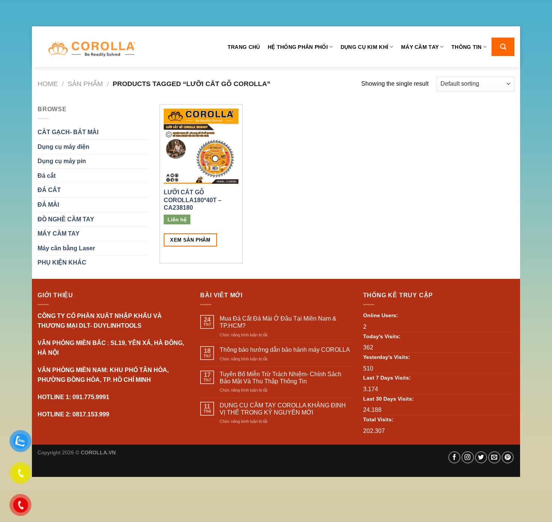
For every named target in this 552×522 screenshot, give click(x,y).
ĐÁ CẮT (49, 190)
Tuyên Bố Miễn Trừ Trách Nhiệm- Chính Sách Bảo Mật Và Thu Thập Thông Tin (280, 377)
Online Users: (380, 315)
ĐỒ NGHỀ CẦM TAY (66, 219)
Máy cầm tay (420, 47)
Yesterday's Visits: (386, 357)
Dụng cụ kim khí (364, 47)
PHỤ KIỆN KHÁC (62, 262)
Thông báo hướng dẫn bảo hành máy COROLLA (285, 349)
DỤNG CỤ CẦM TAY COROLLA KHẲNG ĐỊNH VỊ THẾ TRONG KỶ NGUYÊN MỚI (283, 409)
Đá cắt (47, 175)
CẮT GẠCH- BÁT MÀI (68, 132)
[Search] (503, 47)
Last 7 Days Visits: (387, 378)
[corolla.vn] (91, 49)
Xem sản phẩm (190, 240)
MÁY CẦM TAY (59, 233)
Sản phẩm (85, 84)
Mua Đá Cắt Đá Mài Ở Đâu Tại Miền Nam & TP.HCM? (278, 322)
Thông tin (466, 47)
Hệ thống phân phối (298, 47)
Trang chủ (244, 47)
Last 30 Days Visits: (388, 399)
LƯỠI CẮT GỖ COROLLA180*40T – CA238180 (193, 200)
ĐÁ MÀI (48, 204)
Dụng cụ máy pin (62, 161)
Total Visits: (378, 419)
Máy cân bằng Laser (66, 248)
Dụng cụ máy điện (63, 147)
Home (48, 84)
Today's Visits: (382, 336)
